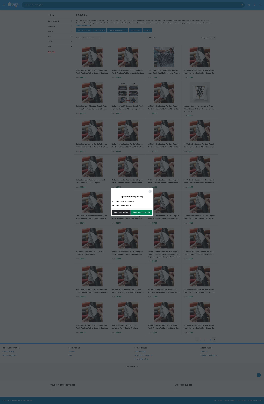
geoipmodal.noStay (121, 212)
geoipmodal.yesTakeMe (141, 212)
